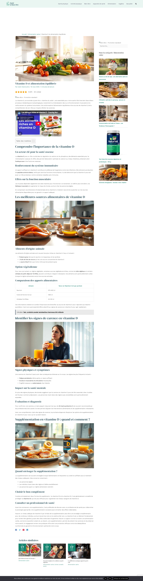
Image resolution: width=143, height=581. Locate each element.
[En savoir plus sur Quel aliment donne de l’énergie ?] (30, 550)
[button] (136, 4)
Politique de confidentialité (121, 578)
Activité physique (76, 4)
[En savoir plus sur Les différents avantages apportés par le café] (79, 551)
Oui (106, 578)
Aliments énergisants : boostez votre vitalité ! (113, 182)
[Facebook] (16, 530)
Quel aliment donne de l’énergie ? (27, 558)
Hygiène (121, 4)
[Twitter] (20, 530)
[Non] (141, 578)
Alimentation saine (24, 560)
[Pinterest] (23, 530)
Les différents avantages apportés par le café (78, 561)
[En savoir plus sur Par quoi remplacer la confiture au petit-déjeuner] (54, 551)
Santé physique (63, 4)
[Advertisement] (71, 20)
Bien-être (87, 4)
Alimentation (112, 4)
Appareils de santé (99, 4)
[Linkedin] (27, 530)
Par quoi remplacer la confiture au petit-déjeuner (53, 561)
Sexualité (129, 4)
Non (110, 578)
